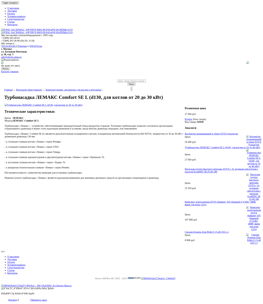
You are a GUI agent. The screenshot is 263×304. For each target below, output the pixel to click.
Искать (5, 69)
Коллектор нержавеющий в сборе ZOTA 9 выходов (211, 133)
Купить (188, 119)
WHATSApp (35, 46)
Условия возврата (16, 16)
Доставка (12, 11)
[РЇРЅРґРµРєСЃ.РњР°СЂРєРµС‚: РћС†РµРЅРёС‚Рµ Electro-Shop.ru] (36, 285)
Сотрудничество (15, 19)
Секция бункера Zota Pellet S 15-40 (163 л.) (207, 232)
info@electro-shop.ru (11, 57)
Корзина (12, 300)
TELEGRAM (8, 46)
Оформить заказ (38, 300)
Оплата (11, 13)
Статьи (11, 22)
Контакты (12, 24)
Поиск (131, 84)
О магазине (13, 8)
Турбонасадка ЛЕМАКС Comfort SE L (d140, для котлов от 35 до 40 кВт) (222, 147)
